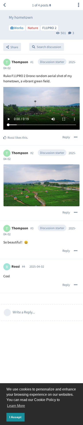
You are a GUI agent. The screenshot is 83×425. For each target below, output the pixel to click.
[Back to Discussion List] (4, 5)
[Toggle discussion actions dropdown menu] (78, 5)
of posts (40, 5)
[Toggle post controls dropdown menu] (76, 137)
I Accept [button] (15, 417)
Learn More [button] (16, 406)
